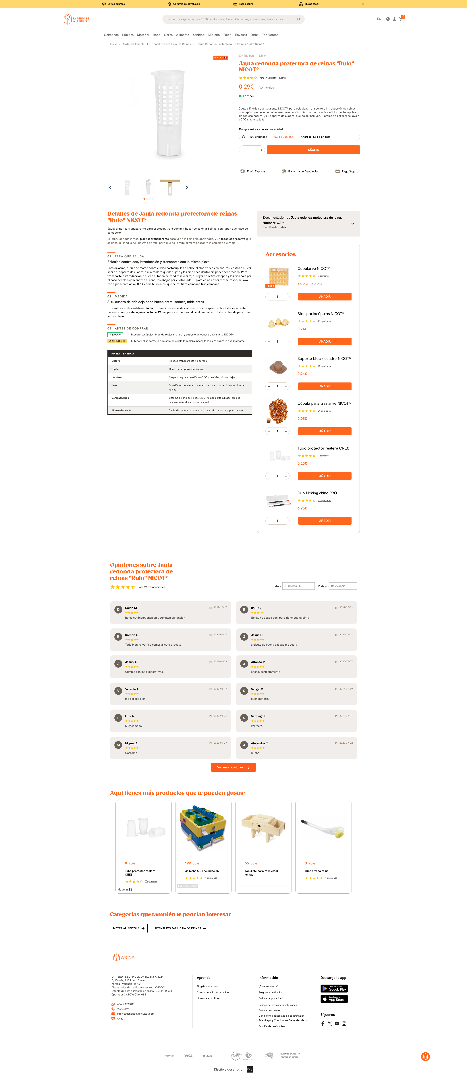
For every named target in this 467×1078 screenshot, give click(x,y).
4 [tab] (152, 199)
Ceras (168, 35)
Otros (254, 35)
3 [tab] (150, 199)
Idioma (278, 586)
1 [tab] (144, 199)
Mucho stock (312, 3)
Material (143, 35)
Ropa (156, 35)
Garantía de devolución (186, 3)
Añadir (325, 296)
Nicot (262, 56)
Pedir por (323, 586)
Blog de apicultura (207, 986)
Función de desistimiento (273, 1026)
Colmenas (111, 35)
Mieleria (214, 35)
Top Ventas (270, 35)
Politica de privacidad (271, 998)
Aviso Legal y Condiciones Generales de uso (284, 1020)
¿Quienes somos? (268, 986)
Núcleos (128, 35)
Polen (227, 35)
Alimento (182, 35)
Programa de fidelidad (271, 992)
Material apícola (126, 928)
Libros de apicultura (208, 998)
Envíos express (116, 3)
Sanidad (199, 35)
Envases (241, 35)
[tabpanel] (127, 188)
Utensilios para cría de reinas (178, 928)
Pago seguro (246, 3)
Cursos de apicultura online (213, 992)
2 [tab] (147, 199)
